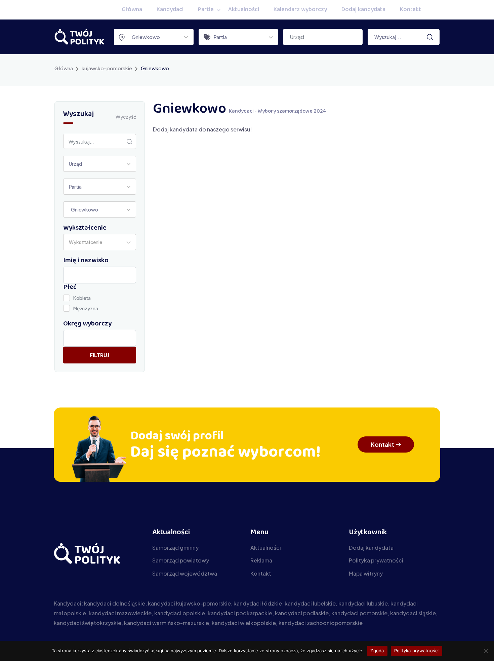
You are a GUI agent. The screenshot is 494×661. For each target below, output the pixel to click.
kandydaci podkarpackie (240, 613)
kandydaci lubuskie (363, 603)
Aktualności (243, 10)
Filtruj (99, 355)
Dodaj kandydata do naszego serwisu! (202, 129)
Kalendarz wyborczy (300, 10)
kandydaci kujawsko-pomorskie (189, 603)
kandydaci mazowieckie (120, 613)
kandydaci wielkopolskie (244, 622)
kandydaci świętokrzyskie (87, 622)
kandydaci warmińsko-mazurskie (166, 622)
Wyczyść (126, 117)
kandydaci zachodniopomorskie (321, 622)
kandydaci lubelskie (310, 603)
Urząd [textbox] (75, 164)
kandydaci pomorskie (359, 613)
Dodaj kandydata (363, 10)
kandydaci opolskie (179, 613)
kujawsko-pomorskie (107, 68)
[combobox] (154, 37)
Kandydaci (170, 10)
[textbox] (87, 242)
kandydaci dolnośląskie (114, 603)
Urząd (297, 36)
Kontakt (410, 10)
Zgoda (377, 650)
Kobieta (82, 298)
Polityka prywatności (416, 650)
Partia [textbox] (220, 37)
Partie (206, 10)
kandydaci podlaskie (302, 613)
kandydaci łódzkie (258, 603)
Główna (132, 10)
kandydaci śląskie (413, 613)
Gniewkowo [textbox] (144, 37)
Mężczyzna (85, 308)
